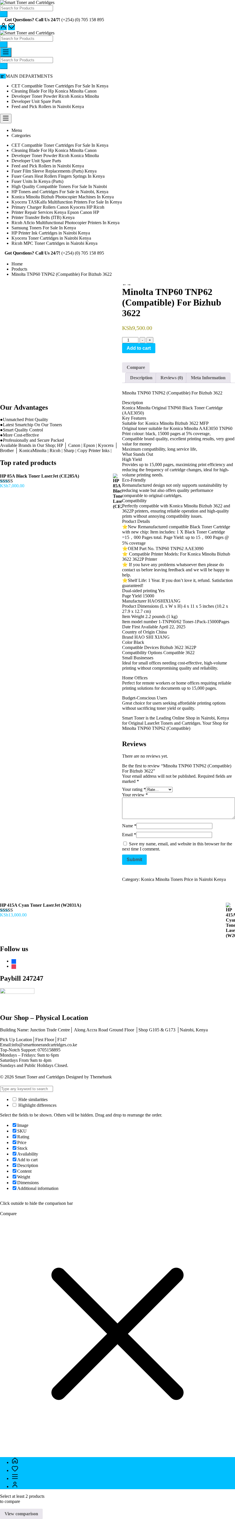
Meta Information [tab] (208, 377)
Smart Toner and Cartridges (40, 1076)
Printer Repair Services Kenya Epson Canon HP (55, 212)
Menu (16, 130)
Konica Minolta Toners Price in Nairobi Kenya (183, 879)
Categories (21, 135)
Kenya (223, 717)
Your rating (134, 789)
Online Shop (183, 717)
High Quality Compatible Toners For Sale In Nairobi (59, 186)
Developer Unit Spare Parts (36, 101)
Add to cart (139, 348)
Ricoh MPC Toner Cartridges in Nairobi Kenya (54, 243)
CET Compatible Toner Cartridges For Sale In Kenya (59, 85)
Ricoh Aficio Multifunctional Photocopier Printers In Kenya (65, 222)
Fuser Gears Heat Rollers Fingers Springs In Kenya (58, 176)
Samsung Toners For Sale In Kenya (43, 227)
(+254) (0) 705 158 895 (82, 19)
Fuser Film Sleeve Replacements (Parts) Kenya (54, 171)
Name (129, 825)
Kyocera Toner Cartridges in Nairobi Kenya (51, 238)
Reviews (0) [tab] (171, 377)
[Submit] (3, 14)
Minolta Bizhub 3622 (179, 423)
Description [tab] (141, 377)
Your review (135, 794)
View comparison (21, 1513)
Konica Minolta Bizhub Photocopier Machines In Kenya (62, 196)
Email (129, 834)
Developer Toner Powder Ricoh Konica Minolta (55, 96)
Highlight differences (36, 1105)
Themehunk (101, 1076)
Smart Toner (133, 717)
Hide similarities (32, 1099)
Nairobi (208, 717)
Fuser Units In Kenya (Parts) (37, 181)
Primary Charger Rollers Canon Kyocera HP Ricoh (57, 207)
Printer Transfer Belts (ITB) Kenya (43, 217)
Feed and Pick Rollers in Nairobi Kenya (47, 106)
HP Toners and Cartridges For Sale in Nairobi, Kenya (59, 191)
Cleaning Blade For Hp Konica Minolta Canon (54, 91)
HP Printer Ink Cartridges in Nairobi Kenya (50, 232)
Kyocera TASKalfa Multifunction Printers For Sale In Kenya (66, 202)
